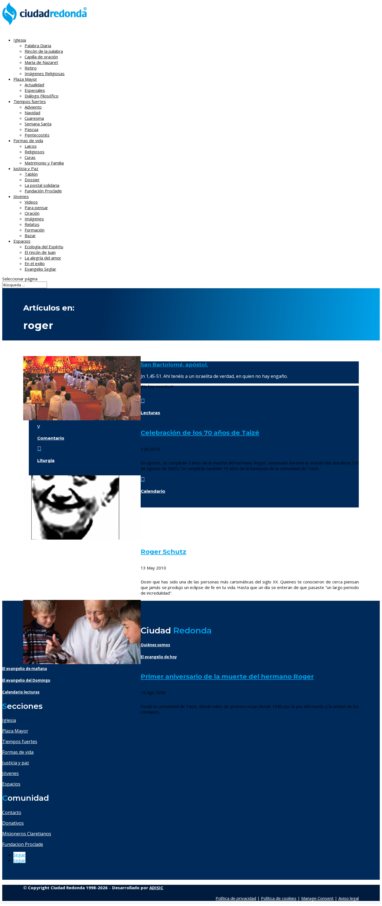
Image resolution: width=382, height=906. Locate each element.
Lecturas (150, 412)
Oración (32, 213)
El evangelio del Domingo (26, 680)
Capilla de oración (41, 56)
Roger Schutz (163, 551)
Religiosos (34, 151)
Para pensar (36, 207)
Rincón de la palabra (44, 51)
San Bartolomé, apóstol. (174, 364)
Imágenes (34, 218)
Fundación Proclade (43, 191)
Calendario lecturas (20, 692)
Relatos (32, 224)
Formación (34, 230)
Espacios (21, 241)
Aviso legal (348, 898)
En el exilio (35, 263)
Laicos (31, 146)
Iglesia (9, 720)
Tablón (31, 174)
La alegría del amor (43, 258)
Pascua (31, 129)
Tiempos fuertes (19, 741)
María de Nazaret (41, 62)
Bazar (30, 235)
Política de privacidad (236, 898)
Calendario (153, 491)
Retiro (31, 68)
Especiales (35, 90)
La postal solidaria (42, 185)
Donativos (13, 823)
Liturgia (46, 460)
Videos (31, 202)
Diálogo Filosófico (41, 96)
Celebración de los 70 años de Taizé (200, 433)
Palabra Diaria (38, 45)
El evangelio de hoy (159, 656)
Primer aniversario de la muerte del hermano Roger (227, 676)
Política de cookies (278, 898)
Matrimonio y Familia (44, 163)
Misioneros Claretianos (26, 834)
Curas (30, 157)
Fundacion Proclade (22, 844)
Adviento (33, 107)
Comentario (50, 438)
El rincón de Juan (40, 252)
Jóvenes (10, 773)
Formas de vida (18, 752)
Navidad (32, 112)
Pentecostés (37, 135)
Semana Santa (38, 124)
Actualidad (34, 84)
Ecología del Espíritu (44, 246)
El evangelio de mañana (24, 668)
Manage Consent (317, 898)
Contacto (11, 812)
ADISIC (156, 887)
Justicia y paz (15, 763)
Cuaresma (34, 118)
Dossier (32, 179)
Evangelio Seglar (40, 269)
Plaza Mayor (15, 731)
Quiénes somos (155, 644)
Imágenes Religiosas (45, 73)
